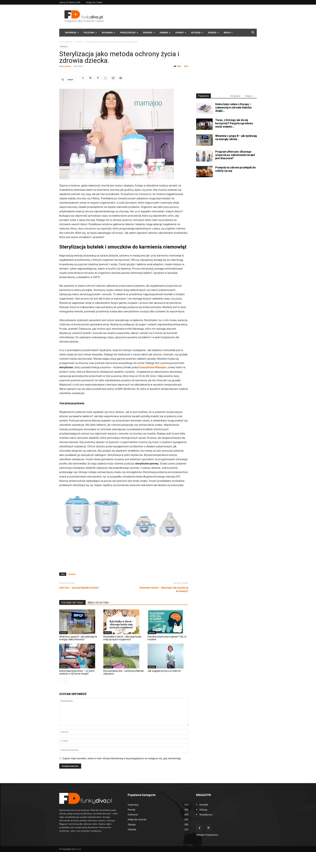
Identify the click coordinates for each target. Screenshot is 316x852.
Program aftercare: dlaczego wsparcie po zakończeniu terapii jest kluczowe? (235, 155)
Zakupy (203, 809)
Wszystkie (235, 96)
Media (227, 32)
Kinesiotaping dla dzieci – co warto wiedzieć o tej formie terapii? (77, 672)
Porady (179, 32)
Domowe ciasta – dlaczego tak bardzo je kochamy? (164, 589)
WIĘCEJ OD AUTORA (98, 602)
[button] (253, 32)
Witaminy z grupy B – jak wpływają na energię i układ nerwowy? (78, 638)
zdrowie (71, 574)
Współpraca (205, 814)
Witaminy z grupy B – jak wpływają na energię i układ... (236, 137)
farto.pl (77, 849)
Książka (212, 32)
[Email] (113, 79)
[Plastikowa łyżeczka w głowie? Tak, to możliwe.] (168, 621)
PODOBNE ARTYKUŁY (72, 602)
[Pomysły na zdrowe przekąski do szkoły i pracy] (204, 171)
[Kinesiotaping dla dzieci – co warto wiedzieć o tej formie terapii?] (79, 656)
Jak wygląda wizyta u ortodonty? (164, 671)
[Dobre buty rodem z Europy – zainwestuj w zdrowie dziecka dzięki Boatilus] (204, 108)
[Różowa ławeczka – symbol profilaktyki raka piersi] (123, 656)
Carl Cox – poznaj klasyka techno (79, 587)
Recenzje (196, 32)
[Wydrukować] (120, 79)
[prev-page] (61, 680)
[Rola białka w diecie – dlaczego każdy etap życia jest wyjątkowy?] (123, 621)
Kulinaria (107, 32)
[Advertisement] (123, 561)
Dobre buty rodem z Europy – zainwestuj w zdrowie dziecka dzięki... (233, 107)
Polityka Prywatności (207, 834)
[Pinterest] (98, 79)
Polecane (89, 32)
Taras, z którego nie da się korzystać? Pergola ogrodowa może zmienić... (234, 123)
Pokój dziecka (127, 32)
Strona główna (65, 41)
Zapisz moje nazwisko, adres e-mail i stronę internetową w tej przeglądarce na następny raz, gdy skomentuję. (122, 758)
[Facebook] (82, 79)
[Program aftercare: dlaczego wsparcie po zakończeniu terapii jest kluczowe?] (204, 156)
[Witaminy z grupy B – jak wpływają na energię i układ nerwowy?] (79, 621)
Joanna (68, 66)
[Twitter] (90, 79)
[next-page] (67, 680)
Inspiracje (70, 32)
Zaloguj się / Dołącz (94, 2)
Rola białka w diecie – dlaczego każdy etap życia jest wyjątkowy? (122, 638)
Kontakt (203, 804)
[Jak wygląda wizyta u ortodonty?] (168, 656)
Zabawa (164, 32)
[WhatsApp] (105, 79)
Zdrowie (147, 32)
